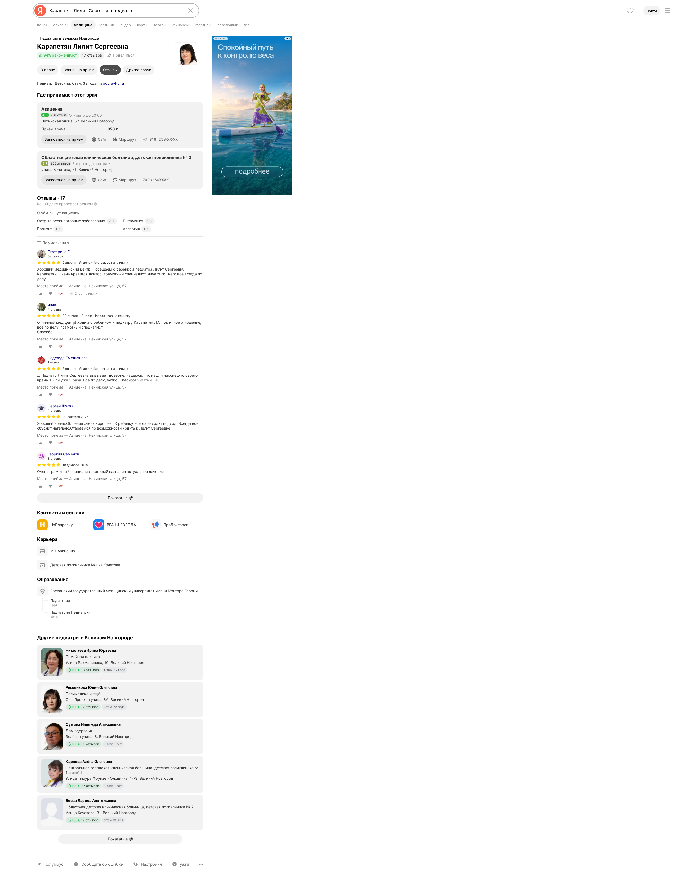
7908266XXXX (156, 179)
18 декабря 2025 (75, 465)
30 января (71, 316)
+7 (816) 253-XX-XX (160, 139)
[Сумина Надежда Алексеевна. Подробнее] (120, 736)
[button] (99, 139)
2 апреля (69, 263)
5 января (69, 369)
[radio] (40, 293)
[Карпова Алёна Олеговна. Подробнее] (120, 774)
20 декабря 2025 (75, 417)
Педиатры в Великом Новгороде (69, 38)
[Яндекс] (40, 10)
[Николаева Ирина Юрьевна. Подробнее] (120, 662)
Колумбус (53, 864)
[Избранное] (630, 10)
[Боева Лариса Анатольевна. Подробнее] (120, 812)
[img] (48, 263)
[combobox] (115, 10)
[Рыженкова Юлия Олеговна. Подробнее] (120, 699)
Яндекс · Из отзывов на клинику (103, 263)
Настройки (151, 864)
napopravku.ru (111, 83)
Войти (651, 11)
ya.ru (184, 864)
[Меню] (667, 10)
